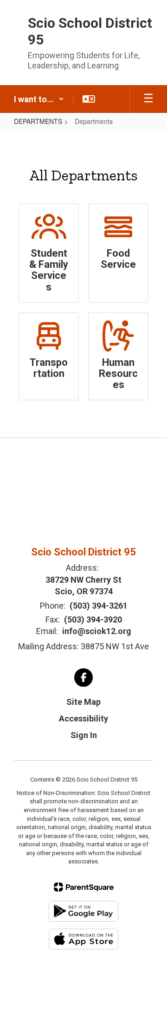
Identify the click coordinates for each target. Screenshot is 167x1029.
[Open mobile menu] (148, 99)
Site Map (83, 702)
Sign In (84, 735)
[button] (39, 99)
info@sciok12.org (96, 631)
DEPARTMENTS (38, 121)
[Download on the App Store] (83, 939)
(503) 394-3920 (93, 619)
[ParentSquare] (83, 887)
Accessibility (83, 718)
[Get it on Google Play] (83, 911)
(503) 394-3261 (99, 605)
